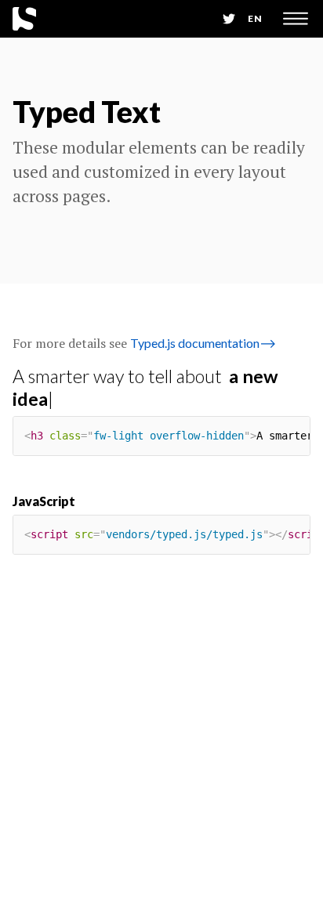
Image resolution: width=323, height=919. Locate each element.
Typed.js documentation (203, 342)
